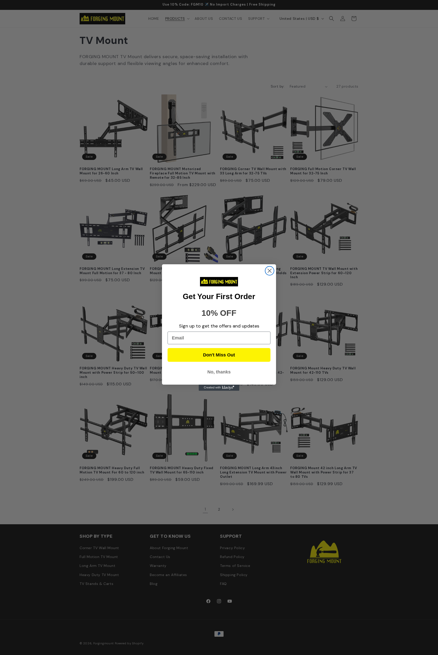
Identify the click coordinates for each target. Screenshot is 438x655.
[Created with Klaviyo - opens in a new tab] (219, 388)
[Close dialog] (269, 270)
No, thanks (219, 371)
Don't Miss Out (219, 354)
